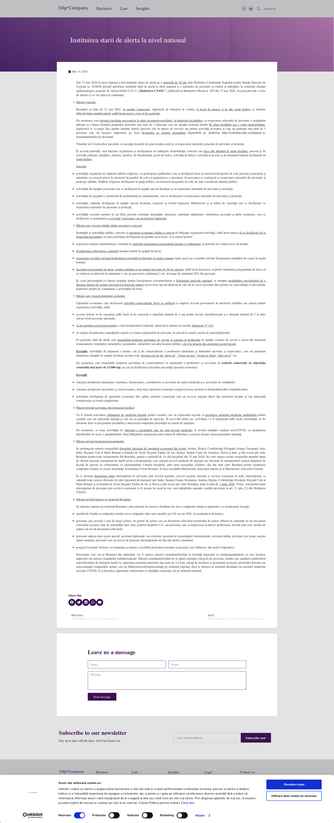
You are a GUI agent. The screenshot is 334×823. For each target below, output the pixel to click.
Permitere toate (294, 784)
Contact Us (270, 8)
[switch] (114, 815)
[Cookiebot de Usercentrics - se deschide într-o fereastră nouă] (33, 815)
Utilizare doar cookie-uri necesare (294, 795)
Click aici (187, 802)
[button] (76, 9)
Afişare (200, 815)
